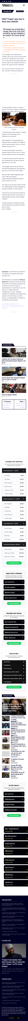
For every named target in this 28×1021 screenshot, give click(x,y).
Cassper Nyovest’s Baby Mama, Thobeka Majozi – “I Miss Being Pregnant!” (14, 990)
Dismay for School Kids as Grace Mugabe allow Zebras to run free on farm (13, 925)
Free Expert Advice (14, 563)
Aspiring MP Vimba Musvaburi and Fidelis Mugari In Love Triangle (13, 934)
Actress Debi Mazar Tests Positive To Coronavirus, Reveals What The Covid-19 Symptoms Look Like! (14, 43)
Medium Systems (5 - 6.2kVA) (12, 499)
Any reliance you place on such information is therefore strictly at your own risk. (13, 306)
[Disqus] (14, 433)
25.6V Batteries (8, 668)
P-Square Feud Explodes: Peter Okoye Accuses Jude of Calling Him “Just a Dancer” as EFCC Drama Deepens (14, 909)
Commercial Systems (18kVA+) (12, 544)
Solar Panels (7, 661)
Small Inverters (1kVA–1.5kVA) (11, 672)
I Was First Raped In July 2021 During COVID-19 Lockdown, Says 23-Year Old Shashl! (13, 986)
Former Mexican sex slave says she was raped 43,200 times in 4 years (13, 928)
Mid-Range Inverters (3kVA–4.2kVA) (13, 675)
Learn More (11, 1018)
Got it (18, 1018)
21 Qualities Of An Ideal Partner (9, 931)
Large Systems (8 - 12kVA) (11, 523)
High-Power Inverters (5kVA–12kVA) (13, 678)
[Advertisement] (14, 89)
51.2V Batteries (7, 682)
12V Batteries (7, 665)
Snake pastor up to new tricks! (9, 1003)
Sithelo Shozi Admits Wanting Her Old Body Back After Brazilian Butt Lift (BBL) (13, 913)
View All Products (14, 643)
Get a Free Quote (14, 603)
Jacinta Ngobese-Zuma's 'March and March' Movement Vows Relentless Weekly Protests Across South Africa (13, 904)
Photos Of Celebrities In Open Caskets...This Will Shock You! (13, 997)
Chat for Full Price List (14, 687)
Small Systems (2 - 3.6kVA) (11, 470)
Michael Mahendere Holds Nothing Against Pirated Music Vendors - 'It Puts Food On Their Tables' (13, 920)
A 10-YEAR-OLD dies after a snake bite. (11, 1000)
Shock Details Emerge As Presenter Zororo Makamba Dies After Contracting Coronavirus (14, 50)
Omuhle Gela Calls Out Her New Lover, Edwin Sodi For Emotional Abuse (13, 916)
